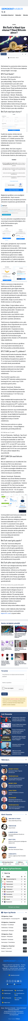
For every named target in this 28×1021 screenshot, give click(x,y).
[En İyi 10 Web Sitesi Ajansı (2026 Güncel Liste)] (7, 643)
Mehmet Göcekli (14, 769)
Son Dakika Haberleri (18, 998)
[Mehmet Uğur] (4, 785)
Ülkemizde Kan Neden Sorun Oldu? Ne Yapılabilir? (16, 807)
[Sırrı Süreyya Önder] (4, 819)
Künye (2, 1008)
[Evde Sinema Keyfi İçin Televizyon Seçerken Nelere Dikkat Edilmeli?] (21, 629)
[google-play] (18, 985)
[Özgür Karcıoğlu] (4, 806)
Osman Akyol (13, 854)
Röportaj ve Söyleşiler (10, 1008)
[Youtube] (18, 981)
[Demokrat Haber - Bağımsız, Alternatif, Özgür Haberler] (12, 9)
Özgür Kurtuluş (13, 776)
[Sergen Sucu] (4, 848)
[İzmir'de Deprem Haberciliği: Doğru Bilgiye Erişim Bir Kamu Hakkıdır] (21, 656)
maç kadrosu (20, 1013)
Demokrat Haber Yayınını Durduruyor (15, 771)
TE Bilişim (18, 1018)
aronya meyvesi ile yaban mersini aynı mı (13, 1011)
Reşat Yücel (12, 839)
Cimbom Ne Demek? (21, 1008)
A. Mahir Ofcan (13, 832)
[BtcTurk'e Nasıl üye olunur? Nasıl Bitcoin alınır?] (14, 44)
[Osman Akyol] (4, 855)
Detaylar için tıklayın (14, 907)
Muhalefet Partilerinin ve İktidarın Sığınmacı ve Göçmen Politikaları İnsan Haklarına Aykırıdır (17, 800)
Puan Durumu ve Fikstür (19, 994)
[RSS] (20, 981)
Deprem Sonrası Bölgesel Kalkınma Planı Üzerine (15, 786)
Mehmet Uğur (13, 783)
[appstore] (9, 985)
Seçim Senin (12, 828)
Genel (14, 24)
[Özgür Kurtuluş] (4, 778)
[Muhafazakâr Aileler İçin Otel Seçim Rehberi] (7, 629)
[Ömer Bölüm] (4, 827)
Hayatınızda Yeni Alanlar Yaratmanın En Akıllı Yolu (20, 649)
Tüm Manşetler (7, 998)
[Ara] (2, 12)
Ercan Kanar (12, 797)
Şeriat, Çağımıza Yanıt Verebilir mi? (17, 856)
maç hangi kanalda (14, 1014)
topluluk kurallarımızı (15, 699)
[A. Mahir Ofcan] (4, 834)
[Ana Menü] (4, 12)
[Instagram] (12, 981)
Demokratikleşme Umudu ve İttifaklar (16, 835)
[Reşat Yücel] (4, 841)
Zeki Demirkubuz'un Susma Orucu (16, 793)
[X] (10, 981)
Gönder (4, 694)
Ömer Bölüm (12, 825)
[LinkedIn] (15, 981)
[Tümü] (26, 760)
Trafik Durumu (7, 993)
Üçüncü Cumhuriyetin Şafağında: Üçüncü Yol (18, 842)
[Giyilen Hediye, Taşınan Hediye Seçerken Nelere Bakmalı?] (7, 656)
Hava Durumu (20, 990)
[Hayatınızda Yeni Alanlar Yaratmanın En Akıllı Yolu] (21, 643)
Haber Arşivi (7, 1002)
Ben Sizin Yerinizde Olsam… (16, 849)
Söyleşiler (18, 15)
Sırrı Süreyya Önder (14, 818)
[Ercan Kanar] (4, 799)
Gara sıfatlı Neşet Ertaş (15, 820)
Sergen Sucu (12, 847)
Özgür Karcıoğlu (14, 805)
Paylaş (4, 54)
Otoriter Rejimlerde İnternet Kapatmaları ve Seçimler (16, 779)
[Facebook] (7, 981)
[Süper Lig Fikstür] (26, 912)
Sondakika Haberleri (7, 15)
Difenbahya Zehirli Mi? (13, 1009)
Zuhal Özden (12, 790)
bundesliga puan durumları (10, 1013)
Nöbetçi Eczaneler (8, 990)
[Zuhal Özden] (4, 792)
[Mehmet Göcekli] (4, 770)
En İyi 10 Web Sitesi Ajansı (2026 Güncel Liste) (6, 649)
